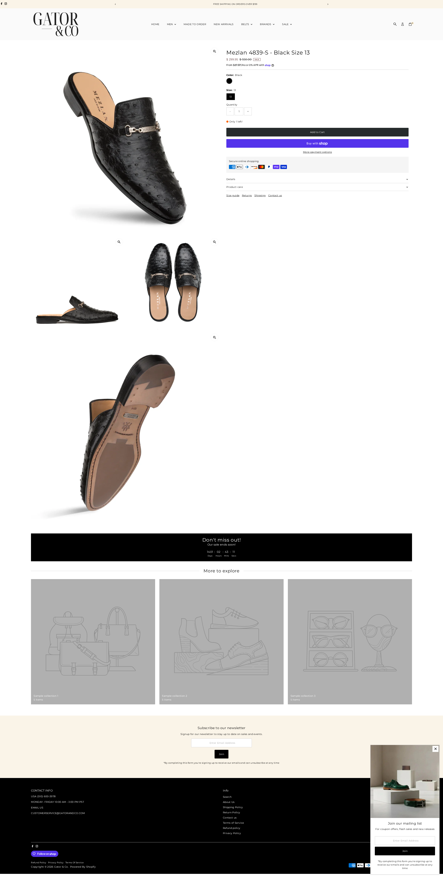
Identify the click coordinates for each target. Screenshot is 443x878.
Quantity (231, 104)
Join (221, 754)
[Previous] (115, 4)
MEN (170, 24)
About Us (229, 802)
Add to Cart (317, 132)
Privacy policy (56, 862)
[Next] (328, 4)
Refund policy (231, 828)
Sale (285, 24)
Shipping (260, 195)
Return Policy (231, 812)
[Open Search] (395, 24)
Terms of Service (233, 822)
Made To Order (195, 24)
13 (230, 96)
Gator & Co (61, 866)
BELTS (245, 24)
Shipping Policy (233, 807)
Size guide (232, 195)
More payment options (317, 152)
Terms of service (74, 862)
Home (155, 24)
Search (227, 796)
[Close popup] (435, 749)
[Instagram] (6, 4)
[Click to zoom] (214, 51)
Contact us (275, 195)
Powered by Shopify (83, 866)
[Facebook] (1, 4)
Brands (266, 24)
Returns (247, 195)
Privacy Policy (232, 833)
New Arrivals (223, 24)
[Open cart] (410, 24)
